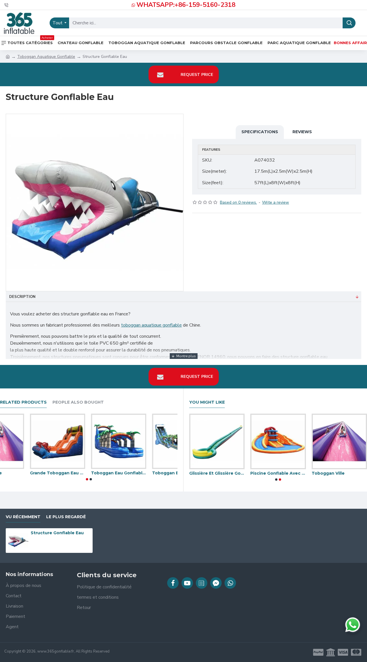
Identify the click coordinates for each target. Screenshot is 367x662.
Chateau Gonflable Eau (273, 473)
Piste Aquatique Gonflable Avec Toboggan (27, 473)
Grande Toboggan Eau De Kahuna (149, 473)
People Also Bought (78, 402)
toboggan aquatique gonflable (151, 325)
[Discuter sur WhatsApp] (352, 624)
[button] (87, 479)
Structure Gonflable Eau (57, 532)
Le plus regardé (66, 516)
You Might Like (207, 402)
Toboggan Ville (77, 473)
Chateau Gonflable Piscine (214, 473)
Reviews (302, 131)
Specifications (259, 131)
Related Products (23, 402)
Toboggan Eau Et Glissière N (337, 473)
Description (22, 296)
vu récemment (23, 516)
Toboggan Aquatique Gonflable (46, 56)
